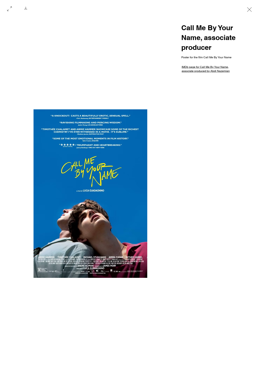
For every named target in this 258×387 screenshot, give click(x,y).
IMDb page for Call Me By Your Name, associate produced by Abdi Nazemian (206, 68)
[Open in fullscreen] (9, 8)
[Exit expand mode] (249, 9)
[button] (25, 9)
